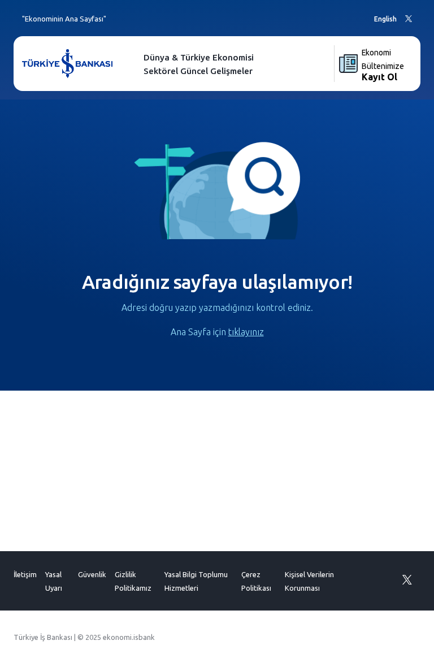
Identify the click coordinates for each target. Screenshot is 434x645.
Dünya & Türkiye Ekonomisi (199, 57)
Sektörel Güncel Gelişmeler (198, 71)
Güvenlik (92, 574)
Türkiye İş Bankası (43, 637)
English (385, 19)
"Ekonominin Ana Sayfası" (64, 19)
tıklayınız (246, 332)
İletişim (25, 574)
